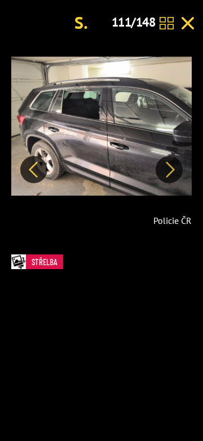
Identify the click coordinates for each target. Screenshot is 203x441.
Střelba (45, 262)
